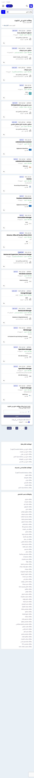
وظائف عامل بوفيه (27, 599)
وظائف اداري (29, 509)
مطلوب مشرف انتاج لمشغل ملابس (21, 124)
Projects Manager (26, 388)
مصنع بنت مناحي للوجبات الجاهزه (20, 57)
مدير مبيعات (28, 70)
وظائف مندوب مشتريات (26, 596)
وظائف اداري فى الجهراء (26, 452)
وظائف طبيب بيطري (27, 626)
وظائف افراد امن (28, 504)
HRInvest (25, 166)
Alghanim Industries (22, 148)
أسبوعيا (21, 422)
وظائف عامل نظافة (27, 547)
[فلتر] (7, 12)
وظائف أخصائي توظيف (26, 581)
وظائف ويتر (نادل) (27, 537)
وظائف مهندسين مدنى (26, 641)
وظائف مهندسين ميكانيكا (25, 554)
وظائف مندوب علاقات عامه (25, 646)
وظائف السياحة (28, 502)
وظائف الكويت (28, 475)
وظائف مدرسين (28, 549)
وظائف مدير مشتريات (27, 559)
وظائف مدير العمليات (27, 604)
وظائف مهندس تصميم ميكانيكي (24, 624)
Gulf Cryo (25, 394)
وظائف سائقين (28, 589)
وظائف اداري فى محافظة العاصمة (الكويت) (21, 449)
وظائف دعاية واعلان (27, 524)
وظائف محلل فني (27, 579)
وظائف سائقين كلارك (27, 636)
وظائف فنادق (28, 532)
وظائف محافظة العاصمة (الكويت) (23, 472)
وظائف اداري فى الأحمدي (25, 462)
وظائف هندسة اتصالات (26, 517)
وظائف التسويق (28, 507)
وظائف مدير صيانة (27, 601)
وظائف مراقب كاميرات (26, 639)
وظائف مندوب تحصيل (27, 594)
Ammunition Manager (25, 217)
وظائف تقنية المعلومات (26, 571)
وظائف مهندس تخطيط (26, 564)
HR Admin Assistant (25, 274)
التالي (9, 428)
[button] (27, 6)
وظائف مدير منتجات (27, 576)
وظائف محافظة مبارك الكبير (25, 487)
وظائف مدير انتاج (28, 631)
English (8, 2)
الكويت (3, 2)
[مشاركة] (3, 43)
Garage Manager (26, 293)
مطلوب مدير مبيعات (25, 50)
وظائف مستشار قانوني (26, 542)
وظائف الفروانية (28, 477)
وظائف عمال (29, 552)
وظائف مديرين (28, 499)
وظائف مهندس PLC (27, 644)
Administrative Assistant (24, 142)
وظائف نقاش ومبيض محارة (25, 586)
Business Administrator (24, 198)
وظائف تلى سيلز (28, 539)
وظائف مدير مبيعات (27, 584)
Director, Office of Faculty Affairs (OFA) (19, 235)
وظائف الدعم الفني (27, 629)
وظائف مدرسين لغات (27, 619)
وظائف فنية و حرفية (27, 534)
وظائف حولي (29, 480)
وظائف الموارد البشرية (26, 574)
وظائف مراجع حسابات (27, 544)
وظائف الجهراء (28, 485)
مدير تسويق (28, 87)
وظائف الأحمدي (28, 482)
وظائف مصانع (28, 611)
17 (13, 428)
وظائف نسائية (28, 616)
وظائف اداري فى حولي (26, 454)
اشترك (17, 416)
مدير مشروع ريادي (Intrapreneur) (21, 105)
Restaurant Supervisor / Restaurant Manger (18, 254)
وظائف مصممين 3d (27, 527)
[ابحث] (3, 12)
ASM (26, 298)
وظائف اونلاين (28, 591)
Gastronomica (24, 280)
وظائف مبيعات (28, 569)
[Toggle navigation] (3, 5)
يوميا (26, 422)
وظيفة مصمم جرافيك (26, 519)
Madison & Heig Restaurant (20, 317)
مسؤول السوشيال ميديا (24, 33)
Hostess (29, 179)
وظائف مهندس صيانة (26, 609)
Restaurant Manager (25, 311)
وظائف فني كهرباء (27, 529)
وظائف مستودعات (27, 556)
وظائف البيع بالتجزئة (27, 614)
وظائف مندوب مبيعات (26, 514)
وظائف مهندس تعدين (26, 634)
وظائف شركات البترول (26, 522)
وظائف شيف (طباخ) (27, 606)
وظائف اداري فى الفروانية (25, 459)
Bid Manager (27, 330)
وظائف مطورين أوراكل (26, 512)
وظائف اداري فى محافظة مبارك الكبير (23, 456)
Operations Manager (25, 349)
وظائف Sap (29, 562)
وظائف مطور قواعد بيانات (26, 566)
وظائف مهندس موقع (26, 621)
